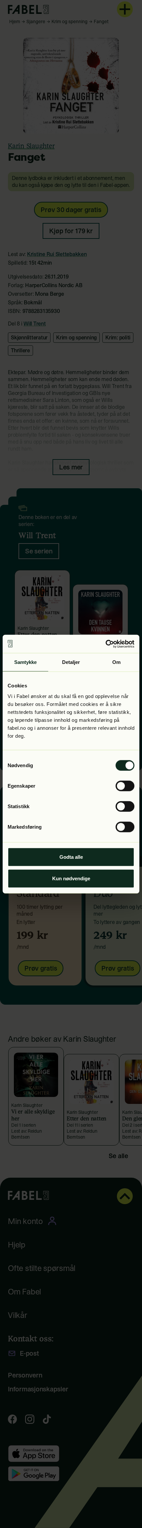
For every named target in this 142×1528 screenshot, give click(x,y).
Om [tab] (116, 662)
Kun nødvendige (71, 878)
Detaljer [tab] (71, 662)
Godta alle (71, 856)
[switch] (125, 785)
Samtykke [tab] (25, 662)
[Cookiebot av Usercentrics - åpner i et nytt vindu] (105, 643)
